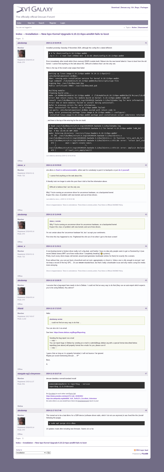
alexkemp (22, 43)
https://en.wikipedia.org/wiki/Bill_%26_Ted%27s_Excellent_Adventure (71, 398)
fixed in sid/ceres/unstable (66, 170)
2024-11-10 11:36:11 (53, 246)
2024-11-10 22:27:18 (53, 374)
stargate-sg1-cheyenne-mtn (31, 374)
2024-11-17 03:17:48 (53, 410)
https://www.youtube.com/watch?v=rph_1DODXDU (64, 396)
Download (115, 7)
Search (41, 23)
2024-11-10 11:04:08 (53, 214)
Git (132, 7)
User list (31, 23)
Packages (144, 7)
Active (134, 27)
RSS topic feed (142, 450)
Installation (31, 34)
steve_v (21, 165)
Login (62, 23)
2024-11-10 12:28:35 (53, 280)
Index (19, 23)
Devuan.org (125, 7)
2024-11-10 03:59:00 (53, 165)
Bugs (137, 7)
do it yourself (124, 170)
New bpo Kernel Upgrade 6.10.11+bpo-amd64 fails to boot (75, 34)
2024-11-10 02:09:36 (53, 43)
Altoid (20, 308)
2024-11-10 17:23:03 (53, 308)
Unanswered (143, 27)
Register (53, 23)
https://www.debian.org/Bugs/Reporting (69, 332)
